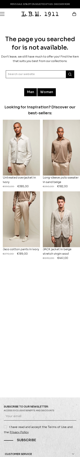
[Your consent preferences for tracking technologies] (73, 450)
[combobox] (40, 74)
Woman (46, 92)
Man (30, 92)
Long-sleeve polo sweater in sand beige (61, 182)
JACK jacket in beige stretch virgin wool (57, 254)
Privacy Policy (19, 432)
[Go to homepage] (40, 14)
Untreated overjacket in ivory (19, 182)
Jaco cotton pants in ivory (21, 251)
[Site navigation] (2, 14)
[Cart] (76, 14)
